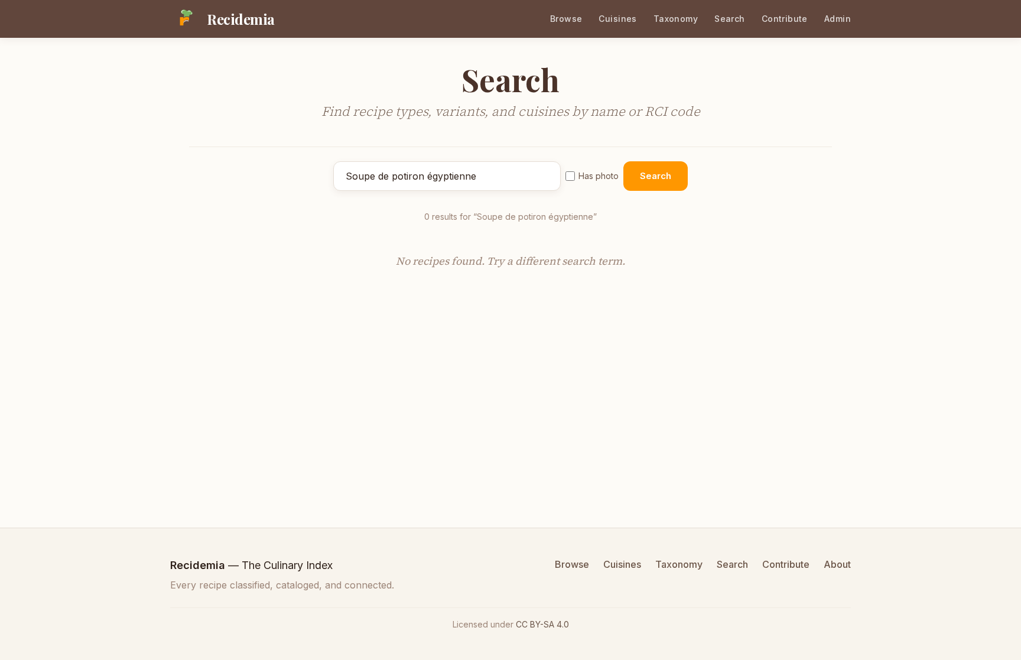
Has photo (598, 176)
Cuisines (617, 19)
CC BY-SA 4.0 (542, 624)
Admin (837, 19)
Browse (566, 19)
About (837, 564)
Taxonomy (675, 19)
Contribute (785, 19)
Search (729, 19)
